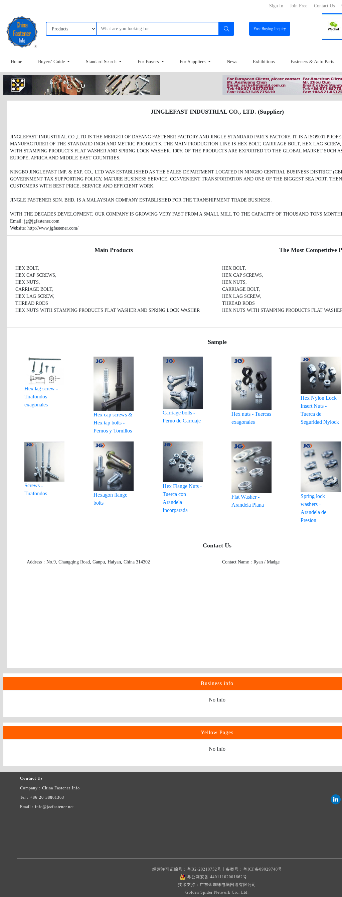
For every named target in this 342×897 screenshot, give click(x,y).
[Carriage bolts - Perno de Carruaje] (183, 382)
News (232, 61)
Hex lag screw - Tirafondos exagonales (41, 396)
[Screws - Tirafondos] (44, 461)
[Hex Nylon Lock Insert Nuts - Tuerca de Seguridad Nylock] (321, 375)
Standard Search (102, 61)
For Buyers (149, 61)
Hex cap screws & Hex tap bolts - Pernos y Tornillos (113, 422)
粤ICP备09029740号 (262, 869)
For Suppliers (193, 61)
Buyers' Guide (52, 61)
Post (269, 28)
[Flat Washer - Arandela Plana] (251, 467)
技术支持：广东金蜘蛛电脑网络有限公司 (217, 884)
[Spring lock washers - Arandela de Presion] (321, 466)
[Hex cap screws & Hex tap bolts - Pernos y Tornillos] (114, 383)
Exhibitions (264, 61)
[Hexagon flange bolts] (114, 466)
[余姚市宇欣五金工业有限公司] (81, 85)
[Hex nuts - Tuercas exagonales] (251, 383)
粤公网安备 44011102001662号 (217, 877)
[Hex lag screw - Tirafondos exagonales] (44, 370)
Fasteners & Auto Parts (312, 61)
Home (16, 61)
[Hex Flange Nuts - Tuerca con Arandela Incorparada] (183, 461)
